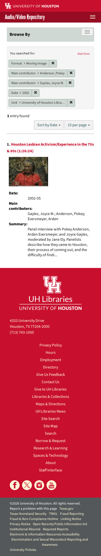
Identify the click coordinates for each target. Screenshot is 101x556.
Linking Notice (71, 519)
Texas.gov (66, 508)
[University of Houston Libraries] (50, 293)
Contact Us (50, 382)
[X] (27, 485)
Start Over (83, 54)
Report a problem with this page (33, 508)
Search (50, 433)
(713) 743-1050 (22, 332)
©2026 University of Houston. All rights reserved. (45, 503)
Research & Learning (50, 448)
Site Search (50, 418)
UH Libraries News (51, 411)
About (51, 463)
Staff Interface (50, 470)
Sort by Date (47, 125)
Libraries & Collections (50, 396)
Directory (50, 367)
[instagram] (39, 485)
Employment (50, 360)
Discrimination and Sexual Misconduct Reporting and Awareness (49, 542)
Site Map (50, 426)
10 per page (78, 125)
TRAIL (53, 513)
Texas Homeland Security (28, 513)
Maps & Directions (50, 404)
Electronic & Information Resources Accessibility (45, 534)
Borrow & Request (50, 440)
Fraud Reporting (72, 513)
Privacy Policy (50, 345)
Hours (51, 352)
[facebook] (15, 485)
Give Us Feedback (50, 374)
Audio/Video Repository (25, 17)
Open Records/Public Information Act (60, 524)
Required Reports (55, 529)
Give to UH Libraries (50, 389)
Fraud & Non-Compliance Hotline (34, 519)
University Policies (23, 549)
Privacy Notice (20, 524)
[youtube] (51, 485)
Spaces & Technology (50, 455)
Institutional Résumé (25, 529)
